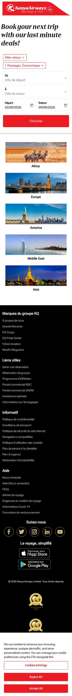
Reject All (36, 677)
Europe (36, 197)
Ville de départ (15, 80)
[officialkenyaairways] (34, 532)
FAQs (5, 489)
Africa (36, 166)
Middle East (36, 258)
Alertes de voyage (13, 495)
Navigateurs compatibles (17, 436)
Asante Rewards (12, 326)
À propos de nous (13, 320)
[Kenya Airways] (9, 532)
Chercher (36, 121)
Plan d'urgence (11, 454)
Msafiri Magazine (13, 349)
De (6, 75)
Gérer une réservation (15, 367)
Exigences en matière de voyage (21, 500)
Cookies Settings (36, 665)
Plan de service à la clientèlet (19, 448)
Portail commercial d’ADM (18, 390)
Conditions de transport (16, 425)
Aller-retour (13, 57)
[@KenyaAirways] (21, 532)
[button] (24, 65)
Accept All (36, 688)
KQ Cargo (8, 332)
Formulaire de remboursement (21, 512)
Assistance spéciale (14, 396)
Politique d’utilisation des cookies (22, 442)
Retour (43, 102)
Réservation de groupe (16, 372)
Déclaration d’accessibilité (18, 460)
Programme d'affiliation (16, 378)
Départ (9, 102)
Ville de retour (15, 94)
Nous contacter (11, 477)
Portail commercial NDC (16, 384)
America (36, 228)
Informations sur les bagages (20, 402)
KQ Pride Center (12, 338)
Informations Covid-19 (16, 506)
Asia (36, 289)
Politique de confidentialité (18, 419)
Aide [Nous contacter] (15, 483)
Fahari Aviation (11, 343)
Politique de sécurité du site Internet (23, 431)
